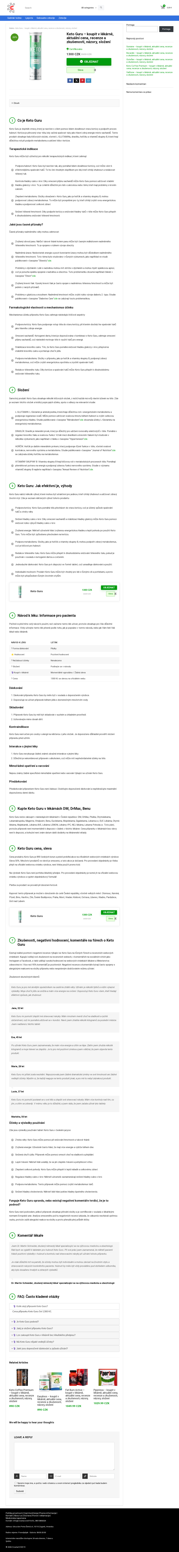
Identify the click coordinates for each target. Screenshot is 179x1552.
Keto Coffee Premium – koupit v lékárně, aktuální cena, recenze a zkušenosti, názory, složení (21, 1396)
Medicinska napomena (16, 1518)
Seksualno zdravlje (46, 18)
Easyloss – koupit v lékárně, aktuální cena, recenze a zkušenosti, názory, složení (49, 1400)
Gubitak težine (14, 18)
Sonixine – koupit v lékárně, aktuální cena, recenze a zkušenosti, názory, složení (149, 47)
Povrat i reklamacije (41, 1516)
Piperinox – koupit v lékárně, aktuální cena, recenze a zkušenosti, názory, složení (106, 1394)
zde (49, 260)
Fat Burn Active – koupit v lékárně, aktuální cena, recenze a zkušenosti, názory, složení (77, 1396)
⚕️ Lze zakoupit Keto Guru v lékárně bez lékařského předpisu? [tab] (44, 1335)
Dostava (27, 1516)
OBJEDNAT (91, 61)
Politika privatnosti (14, 1513)
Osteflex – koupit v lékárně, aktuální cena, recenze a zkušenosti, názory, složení (149, 60)
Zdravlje (62, 18)
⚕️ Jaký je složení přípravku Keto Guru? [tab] (33, 1328)
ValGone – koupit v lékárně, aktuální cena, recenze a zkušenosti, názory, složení (149, 73)
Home (11, 28)
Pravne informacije (47, 1513)
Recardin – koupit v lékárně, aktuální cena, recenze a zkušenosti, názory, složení (149, 54)
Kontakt (9, 1516)
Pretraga (130, 25)
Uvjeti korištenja (31, 1513)
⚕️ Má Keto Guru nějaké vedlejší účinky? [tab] (33, 1342)
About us (18, 1516)
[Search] (101, 7)
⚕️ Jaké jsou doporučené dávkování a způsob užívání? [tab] (40, 1348)
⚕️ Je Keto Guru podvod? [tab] (26, 1321)
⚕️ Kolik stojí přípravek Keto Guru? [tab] (30, 1306)
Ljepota (29, 18)
